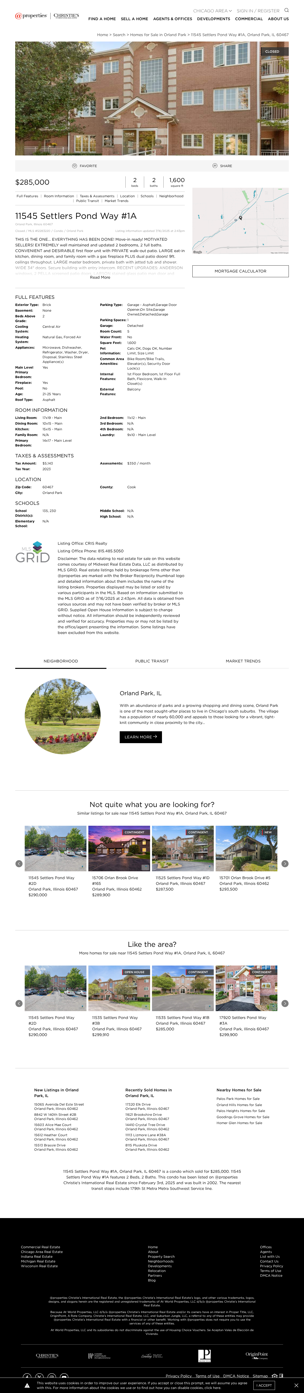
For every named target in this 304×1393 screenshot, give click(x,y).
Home (153, 1247)
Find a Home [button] (102, 19)
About (153, 1252)
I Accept (264, 1385)
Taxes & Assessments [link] (97, 196)
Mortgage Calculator (240, 271)
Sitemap (260, 1376)
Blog (152, 1280)
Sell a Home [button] (134, 19)
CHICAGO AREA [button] (210, 10)
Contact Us (269, 1261)
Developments (213, 19)
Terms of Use (270, 1271)
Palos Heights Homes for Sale (241, 1111)
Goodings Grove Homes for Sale (243, 1117)
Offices (266, 1247)
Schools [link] (148, 196)
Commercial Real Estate (40, 1247)
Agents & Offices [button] (172, 19)
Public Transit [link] (88, 201)
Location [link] (128, 196)
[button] (240, 221)
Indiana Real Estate (36, 1256)
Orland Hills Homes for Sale (239, 1105)
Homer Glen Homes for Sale (239, 1123)
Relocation (157, 1271)
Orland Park (74, 231)
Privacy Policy (271, 1266)
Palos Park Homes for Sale (238, 1099)
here (216, 1388)
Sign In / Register (258, 10)
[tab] (60, 662)
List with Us (270, 1256)
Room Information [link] (59, 196)
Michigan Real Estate (38, 1261)
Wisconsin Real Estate (39, 1266)
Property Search (161, 1256)
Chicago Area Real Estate (42, 1252)
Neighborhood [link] (171, 196)
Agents (266, 1252)
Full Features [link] (28, 196)
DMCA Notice (271, 1275)
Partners (155, 1275)
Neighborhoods (161, 1261)
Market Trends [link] (116, 201)
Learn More (139, 737)
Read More (100, 277)
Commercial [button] (249, 19)
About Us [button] (278, 19)
